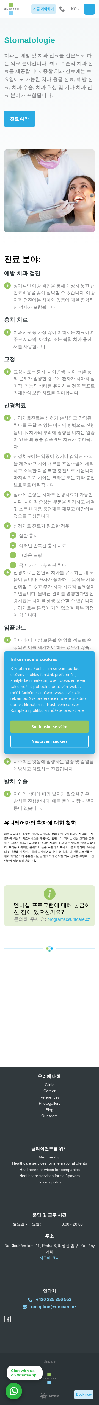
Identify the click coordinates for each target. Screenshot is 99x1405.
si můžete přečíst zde (64, 710)
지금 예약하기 (43, 9)
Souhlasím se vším (49, 726)
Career (49, 1091)
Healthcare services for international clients (49, 1163)
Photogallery (50, 1103)
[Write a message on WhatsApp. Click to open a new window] (14, 1391)
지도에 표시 (49, 1258)
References (50, 1097)
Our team (49, 1116)
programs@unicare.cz (68, 919)
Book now (84, 1394)
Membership (50, 1157)
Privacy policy (49, 1182)
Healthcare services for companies (50, 1169)
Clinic (49, 1085)
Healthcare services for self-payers (49, 1175)
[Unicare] (11, 9)
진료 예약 (19, 118)
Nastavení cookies (49, 741)
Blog (49, 1109)
